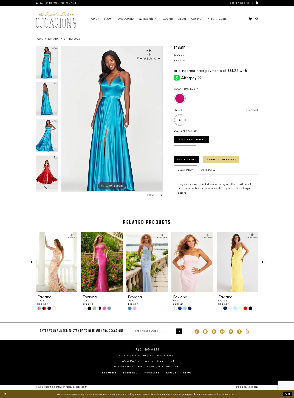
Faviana (53, 38)
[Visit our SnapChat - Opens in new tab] (213, 331)
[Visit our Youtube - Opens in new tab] (222, 331)
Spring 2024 (72, 38)
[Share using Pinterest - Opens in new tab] (161, 195)
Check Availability (192, 139)
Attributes (208, 169)
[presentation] (56, 262)
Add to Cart (187, 159)
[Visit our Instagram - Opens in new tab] (205, 331)
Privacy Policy (64, 387)
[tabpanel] (47, 64)
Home (39, 38)
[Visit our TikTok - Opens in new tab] (196, 331)
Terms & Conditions (46, 387)
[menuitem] (56, 3)
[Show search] (257, 18)
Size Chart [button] (252, 110)
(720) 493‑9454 (147, 349)
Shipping (130, 372)
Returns (109, 372)
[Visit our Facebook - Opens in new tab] (239, 331)
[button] (238, 3)
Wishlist (152, 372)
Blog (187, 372)
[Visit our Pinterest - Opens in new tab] (230, 331)
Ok (287, 393)
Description (186, 169)
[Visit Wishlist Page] (250, 19)
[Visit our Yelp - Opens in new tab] (247, 331)
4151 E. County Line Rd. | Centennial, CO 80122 (147, 355)
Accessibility (81, 387)
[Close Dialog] (5, 394)
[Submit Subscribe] (179, 331)
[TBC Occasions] (56, 19)
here (233, 393)
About (171, 372)
